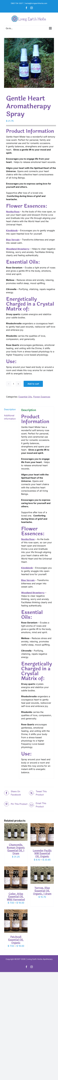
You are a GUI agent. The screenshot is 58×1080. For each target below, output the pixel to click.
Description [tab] (10, 409)
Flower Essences (41, 396)
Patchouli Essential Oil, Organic (15, 940)
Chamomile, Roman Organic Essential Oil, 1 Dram (16, 849)
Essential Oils (25, 396)
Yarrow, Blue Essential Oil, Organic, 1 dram (42, 891)
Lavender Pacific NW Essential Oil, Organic (42, 853)
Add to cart (33, 383)
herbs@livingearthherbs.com (36, 3)
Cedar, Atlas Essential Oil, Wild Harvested (16, 896)
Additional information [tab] (10, 417)
